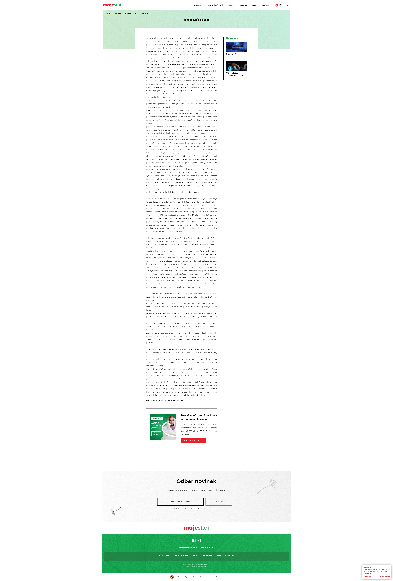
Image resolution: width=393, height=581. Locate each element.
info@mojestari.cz (204, 564)
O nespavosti (231, 54)
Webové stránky (181, 577)
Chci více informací (193, 440)
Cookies (205, 566)
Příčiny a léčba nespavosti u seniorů (234, 74)
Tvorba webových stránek (208, 577)
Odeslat (218, 502)
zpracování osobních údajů (195, 508)
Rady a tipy (198, 5)
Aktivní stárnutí (215, 5)
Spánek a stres (131, 13)
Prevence (243, 5)
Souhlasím (367, 577)
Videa (254, 5)
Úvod (108, 13)
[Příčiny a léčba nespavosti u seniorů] (236, 66)
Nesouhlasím (385, 577)
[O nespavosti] (236, 47)
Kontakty (266, 5)
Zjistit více (367, 573)
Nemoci (231, 5)
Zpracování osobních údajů (193, 566)
